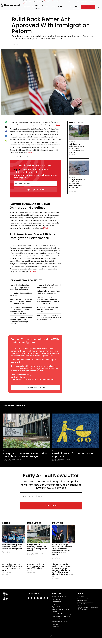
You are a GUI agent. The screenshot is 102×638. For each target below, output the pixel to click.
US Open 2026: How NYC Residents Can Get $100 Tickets (36, 566)
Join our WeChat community (60, 619)
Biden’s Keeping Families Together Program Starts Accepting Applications (19, 287)
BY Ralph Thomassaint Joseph (12, 459)
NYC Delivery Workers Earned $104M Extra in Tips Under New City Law (12, 567)
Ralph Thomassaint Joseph (35, 553)
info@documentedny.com (85, 602)
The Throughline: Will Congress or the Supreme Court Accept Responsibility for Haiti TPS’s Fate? (48, 300)
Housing (67, 7)
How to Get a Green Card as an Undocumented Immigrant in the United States (21, 301)
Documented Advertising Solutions (87, 607)
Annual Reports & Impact (59, 596)
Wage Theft (59, 7)
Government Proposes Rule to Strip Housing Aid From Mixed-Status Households (49, 317)
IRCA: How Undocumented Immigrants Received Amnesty (47, 309)
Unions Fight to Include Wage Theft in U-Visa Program (48, 292)
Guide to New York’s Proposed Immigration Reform (49, 286)
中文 (52, 1)
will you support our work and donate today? (34, 369)
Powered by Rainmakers (51, 636)
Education (28, 7)
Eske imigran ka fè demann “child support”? (72, 455)
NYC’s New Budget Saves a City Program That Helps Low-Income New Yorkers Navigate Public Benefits (62, 549)
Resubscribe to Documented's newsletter (61, 610)
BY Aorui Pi (72, 154)
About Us (69, 2)
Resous (54, 451)
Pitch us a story (56, 602)
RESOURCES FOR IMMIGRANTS (86, 2)
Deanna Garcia (16, 43)
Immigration (50, 7)
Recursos (72, 142)
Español (46, 1)
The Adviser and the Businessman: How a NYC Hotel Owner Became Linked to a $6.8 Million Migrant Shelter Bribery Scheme (62, 569)
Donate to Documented (35, 387)
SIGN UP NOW (51, 505)
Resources (6, 451)
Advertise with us (57, 599)
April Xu (29, 570)
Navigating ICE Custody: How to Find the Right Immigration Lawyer (25, 455)
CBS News (33, 271)
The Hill (31, 152)
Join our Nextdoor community (61, 616)
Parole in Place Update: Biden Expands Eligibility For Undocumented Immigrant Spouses (21, 320)
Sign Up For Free (35, 189)
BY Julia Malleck (74, 190)
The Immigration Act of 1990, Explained (21, 294)
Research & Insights (39, 7)
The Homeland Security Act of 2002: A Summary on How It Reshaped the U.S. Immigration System (21, 310)
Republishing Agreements (60, 621)
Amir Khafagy (6, 551)
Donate (54, 604)
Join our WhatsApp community (61, 614)
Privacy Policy (56, 627)
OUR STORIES (76, 7)
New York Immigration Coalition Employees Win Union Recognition (12, 546)
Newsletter (15, 15)
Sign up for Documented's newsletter (63, 607)
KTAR (45, 228)
